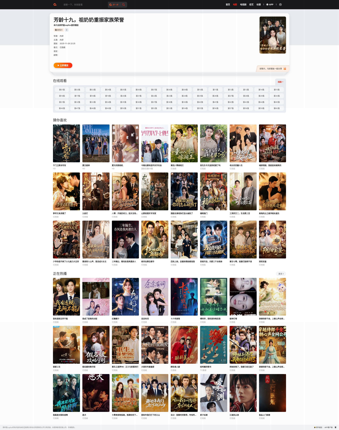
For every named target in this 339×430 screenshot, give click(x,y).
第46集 (62, 108)
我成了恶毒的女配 (89, 318)
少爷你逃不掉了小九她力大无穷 (66, 261)
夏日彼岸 (86, 165)
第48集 (93, 108)
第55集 (200, 108)
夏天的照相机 (117, 165)
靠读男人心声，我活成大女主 (94, 261)
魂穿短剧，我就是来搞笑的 (270, 165)
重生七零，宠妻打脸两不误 (241, 261)
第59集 (261, 108)
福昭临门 (204, 213)
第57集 (231, 108)
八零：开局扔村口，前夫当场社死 (125, 213)
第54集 (185, 108)
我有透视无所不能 (60, 318)
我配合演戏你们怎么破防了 (182, 213)
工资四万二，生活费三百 (240, 213)
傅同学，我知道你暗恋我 (210, 318)
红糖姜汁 (115, 318)
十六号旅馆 (175, 318)
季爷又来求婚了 (59, 213)
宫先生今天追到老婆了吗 (210, 165)
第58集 (246, 108)
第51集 (139, 108)
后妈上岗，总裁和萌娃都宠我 (183, 261)
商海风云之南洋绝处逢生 (269, 213)
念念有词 (145, 318)
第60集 (277, 108)
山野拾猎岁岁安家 (148, 213)
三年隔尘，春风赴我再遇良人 (124, 261)
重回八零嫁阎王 (177, 165)
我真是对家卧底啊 (60, 415)
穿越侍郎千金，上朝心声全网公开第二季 (272, 318)
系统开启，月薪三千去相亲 (211, 261)
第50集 (123, 108)
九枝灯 (85, 213)
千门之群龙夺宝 (59, 165)
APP (271, 4)
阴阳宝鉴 (262, 261)
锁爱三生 (56, 367)
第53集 (169, 108)
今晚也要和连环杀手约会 (151, 165)
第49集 (108, 108)
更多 (280, 274)
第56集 (215, 108)
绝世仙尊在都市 (147, 261)
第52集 (154, 108)
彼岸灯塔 (233, 318)
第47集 (77, 108)
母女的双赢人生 (236, 165)
